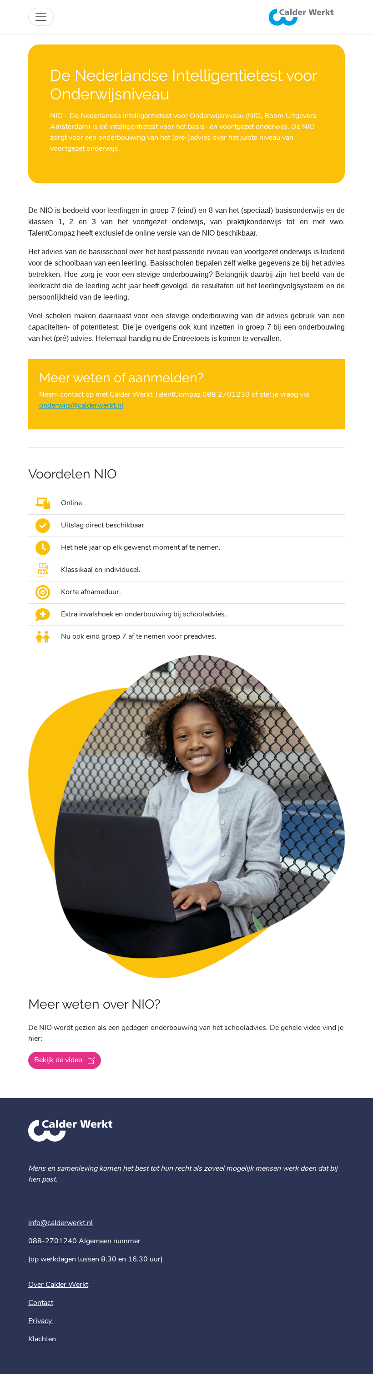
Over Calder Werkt (58, 1285)
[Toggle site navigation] (41, 17)
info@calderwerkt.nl (60, 1223)
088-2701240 (52, 1241)
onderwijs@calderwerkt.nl (81, 405)
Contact (40, 1303)
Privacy (41, 1321)
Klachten (42, 1339)
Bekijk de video (59, 1060)
